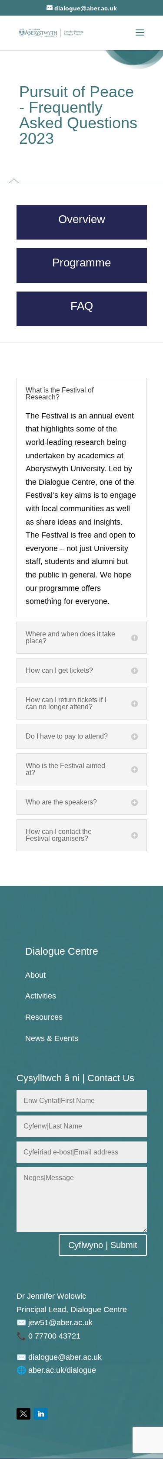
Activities (40, 996)
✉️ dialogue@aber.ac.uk (59, 1357)
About (35, 975)
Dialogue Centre (61, 951)
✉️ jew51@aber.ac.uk (55, 1322)
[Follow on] (23, 1414)
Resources (44, 1017)
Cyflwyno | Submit (102, 1245)
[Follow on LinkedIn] (41, 1414)
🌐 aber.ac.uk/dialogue (56, 1370)
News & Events (51, 1038)
